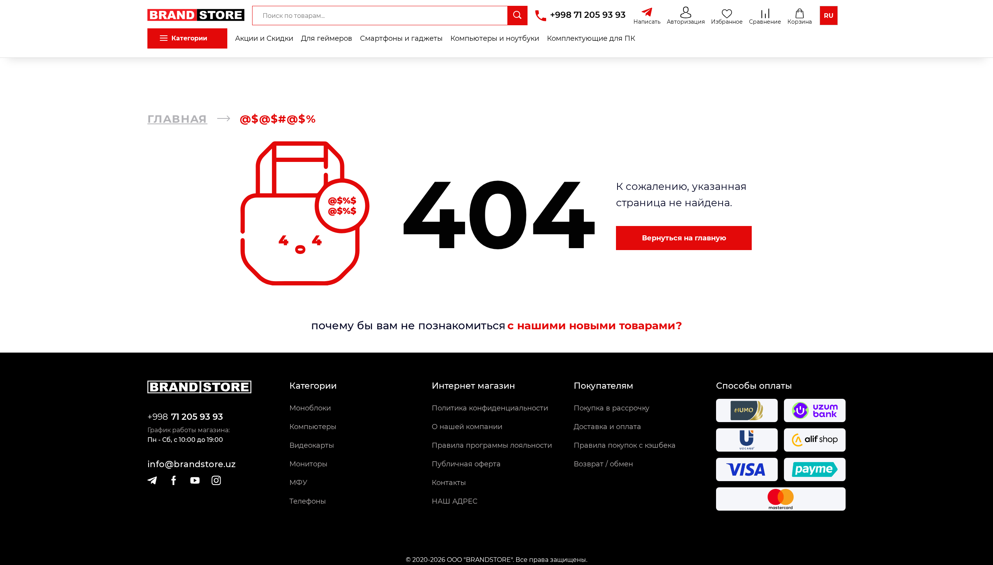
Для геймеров (326, 38)
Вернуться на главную (684, 238)
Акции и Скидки (264, 38)
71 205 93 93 (197, 417)
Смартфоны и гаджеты (401, 38)
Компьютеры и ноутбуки (494, 38)
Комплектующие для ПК (591, 38)
